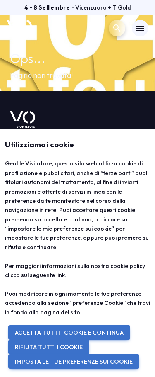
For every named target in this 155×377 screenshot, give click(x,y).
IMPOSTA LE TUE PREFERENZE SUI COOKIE (74, 361)
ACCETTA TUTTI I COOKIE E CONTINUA (69, 332)
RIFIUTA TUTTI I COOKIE (49, 347)
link (60, 275)
